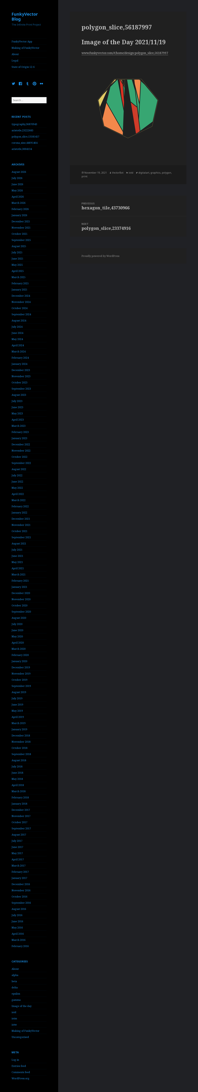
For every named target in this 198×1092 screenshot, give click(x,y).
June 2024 (17, 333)
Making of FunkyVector (25, 48)
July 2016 (17, 915)
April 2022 (18, 494)
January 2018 (19, 803)
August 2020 (19, 618)
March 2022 (19, 500)
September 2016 (21, 902)
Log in (15, 1059)
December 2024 (21, 295)
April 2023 (18, 419)
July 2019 (17, 698)
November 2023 (21, 376)
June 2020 (17, 630)
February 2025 (20, 283)
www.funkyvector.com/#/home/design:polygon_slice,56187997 (125, 53)
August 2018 (19, 760)
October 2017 (19, 822)
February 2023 (20, 432)
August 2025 (19, 246)
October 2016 (19, 896)
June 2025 (17, 258)
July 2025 (17, 252)
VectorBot (117, 172)
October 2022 (19, 457)
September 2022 (21, 463)
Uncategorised (20, 1037)
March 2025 (19, 277)
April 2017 (18, 859)
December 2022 (21, 444)
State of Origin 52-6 (23, 67)
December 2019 (21, 667)
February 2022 (20, 506)
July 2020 (17, 624)
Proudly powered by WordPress (100, 256)
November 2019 (21, 673)
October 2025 (19, 234)
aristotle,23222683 (22, 130)
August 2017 (19, 834)
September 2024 (21, 314)
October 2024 (19, 308)
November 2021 (21, 525)
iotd (14, 1012)
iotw (14, 1024)
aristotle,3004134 (22, 149)
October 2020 (19, 605)
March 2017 (19, 865)
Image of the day (22, 1006)
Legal (15, 60)
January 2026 (19, 215)
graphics (156, 172)
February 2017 (20, 872)
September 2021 (21, 537)
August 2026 (19, 172)
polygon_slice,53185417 (25, 136)
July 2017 (17, 841)
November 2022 (21, 450)
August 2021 (19, 543)
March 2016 (19, 940)
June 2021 (17, 556)
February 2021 (20, 580)
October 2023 (19, 382)
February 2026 (20, 209)
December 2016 (21, 884)
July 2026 (17, 178)
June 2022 (17, 481)
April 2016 (18, 933)
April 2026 (18, 196)
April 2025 (18, 271)
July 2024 (17, 326)
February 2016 (20, 946)
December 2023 (21, 370)
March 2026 (19, 203)
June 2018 (17, 772)
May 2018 (17, 779)
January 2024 (19, 364)
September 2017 (21, 828)
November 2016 (21, 890)
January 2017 (19, 878)
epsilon (16, 993)
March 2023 (19, 426)
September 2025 (21, 240)
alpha (15, 975)
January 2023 (19, 438)
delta (15, 987)
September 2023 (21, 388)
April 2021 (18, 568)
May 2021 (17, 562)
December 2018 (21, 735)
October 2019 (19, 679)
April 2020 (18, 642)
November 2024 (21, 302)
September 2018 (21, 754)
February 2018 (20, 797)
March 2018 (19, 791)
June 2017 (17, 847)
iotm (14, 1018)
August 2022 (19, 469)
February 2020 (20, 655)
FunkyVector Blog (25, 16)
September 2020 (21, 611)
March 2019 (19, 723)
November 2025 (21, 227)
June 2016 (17, 921)
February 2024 (20, 357)
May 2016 (17, 927)
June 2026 (17, 184)
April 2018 (18, 785)
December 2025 (21, 221)
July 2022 (17, 475)
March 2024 (19, 351)
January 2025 (19, 289)
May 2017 (17, 853)
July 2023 (17, 401)
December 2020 (21, 593)
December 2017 (21, 810)
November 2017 (21, 816)
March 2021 (19, 574)
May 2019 (17, 710)
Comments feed (21, 1072)
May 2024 (17, 339)
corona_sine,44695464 (24, 142)
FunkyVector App (22, 41)
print (84, 176)
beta (14, 981)
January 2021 (19, 587)
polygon (166, 172)
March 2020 (19, 649)
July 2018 (17, 766)
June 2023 (17, 407)
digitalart (143, 172)
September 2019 (21, 686)
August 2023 (19, 395)
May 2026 (17, 190)
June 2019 (17, 704)
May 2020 (17, 636)
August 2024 (19, 320)
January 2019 (19, 729)
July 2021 (17, 549)
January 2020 (19, 661)
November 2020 (21, 599)
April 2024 (18, 345)
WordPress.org (20, 1078)
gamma (16, 1000)
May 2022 (17, 487)
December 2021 (21, 518)
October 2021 (19, 531)
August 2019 (19, 692)
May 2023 (17, 413)
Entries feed (19, 1066)
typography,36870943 (24, 124)
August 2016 (19, 909)
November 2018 (21, 741)
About (15, 54)
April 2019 (18, 717)
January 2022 (19, 512)
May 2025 (17, 264)
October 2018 (19, 748)
